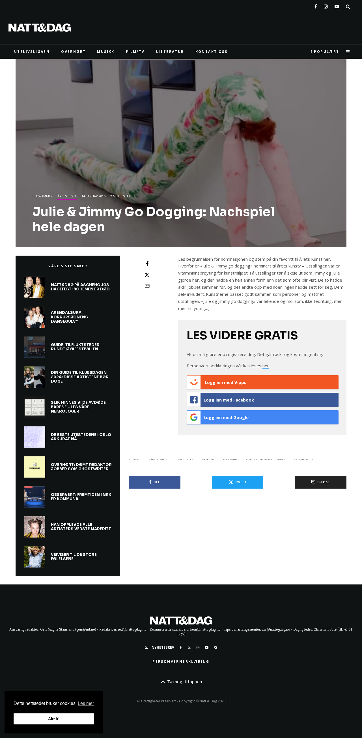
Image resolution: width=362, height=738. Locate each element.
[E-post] (147, 285)
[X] (189, 647)
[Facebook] (315, 5)
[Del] (147, 263)
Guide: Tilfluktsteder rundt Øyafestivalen (75, 347)
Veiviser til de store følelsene (74, 557)
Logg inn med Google (226, 417)
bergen (209, 459)
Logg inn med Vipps (225, 382)
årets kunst (159, 459)
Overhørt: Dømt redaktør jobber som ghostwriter (81, 467)
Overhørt (73, 51)
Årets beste (67, 196)
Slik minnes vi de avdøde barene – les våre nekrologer (78, 407)
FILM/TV (135, 51)
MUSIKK (105, 51)
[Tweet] (147, 274)
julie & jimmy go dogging (266, 459)
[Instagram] (325, 5)
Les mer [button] (86, 703)
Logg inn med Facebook (229, 400)
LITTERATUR (170, 51)
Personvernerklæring (181, 661)
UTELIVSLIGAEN (32, 51)
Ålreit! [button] (54, 719)
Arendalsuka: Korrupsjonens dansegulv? (69, 317)
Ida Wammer (43, 196)
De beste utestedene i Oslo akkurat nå (81, 437)
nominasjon (305, 459)
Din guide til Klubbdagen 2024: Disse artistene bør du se (80, 377)
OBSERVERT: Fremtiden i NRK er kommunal (81, 497)
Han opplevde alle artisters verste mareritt (81, 527)
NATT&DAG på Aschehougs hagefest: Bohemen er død (80, 287)
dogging (231, 459)
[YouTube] (336, 5)
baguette (186, 459)
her (265, 365)
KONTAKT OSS (211, 51)
